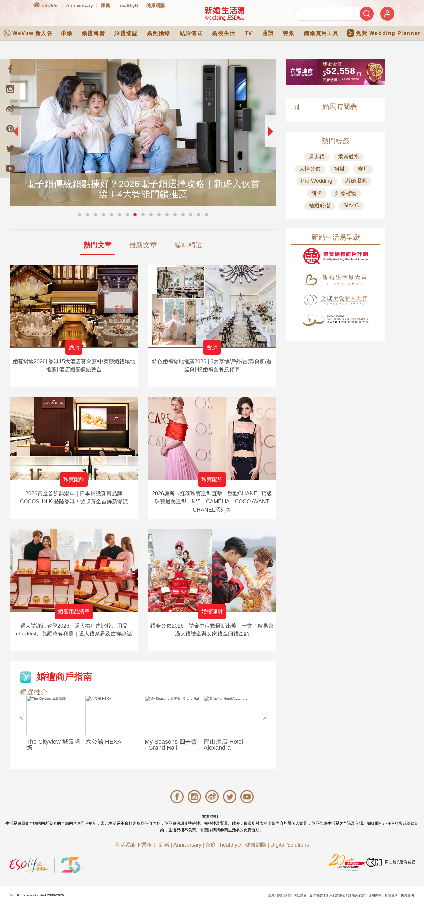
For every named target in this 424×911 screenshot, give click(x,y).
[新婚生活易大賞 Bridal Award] (335, 279)
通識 (268, 33)
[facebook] (10, 69)
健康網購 (155, 5)
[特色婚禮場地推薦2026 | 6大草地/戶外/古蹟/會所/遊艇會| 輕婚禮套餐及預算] (212, 306)
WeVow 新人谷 (32, 33)
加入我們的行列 (337, 895)
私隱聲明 (391, 895)
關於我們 (284, 895)
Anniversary (79, 5)
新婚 (164, 845)
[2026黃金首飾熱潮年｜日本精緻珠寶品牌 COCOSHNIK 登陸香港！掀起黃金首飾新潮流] (74, 438)
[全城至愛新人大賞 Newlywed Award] (335, 300)
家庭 (105, 5)
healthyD (128, 5)
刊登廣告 (300, 895)
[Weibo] (10, 109)
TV (249, 33)
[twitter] (10, 148)
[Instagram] (10, 89)
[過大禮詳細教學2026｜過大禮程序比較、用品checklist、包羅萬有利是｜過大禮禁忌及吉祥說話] (74, 570)
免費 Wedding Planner (388, 33)
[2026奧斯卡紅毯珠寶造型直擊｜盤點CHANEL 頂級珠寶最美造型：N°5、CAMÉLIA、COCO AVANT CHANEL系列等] (212, 438)
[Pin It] (10, 128)
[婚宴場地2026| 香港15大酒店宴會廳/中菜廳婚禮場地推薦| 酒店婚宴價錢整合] (74, 306)
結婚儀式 (191, 33)
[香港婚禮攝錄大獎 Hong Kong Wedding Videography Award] (335, 320)
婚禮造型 (125, 33)
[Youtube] (10, 168)
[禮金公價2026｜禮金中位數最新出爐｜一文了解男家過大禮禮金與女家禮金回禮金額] (212, 570)
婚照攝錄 (158, 33)
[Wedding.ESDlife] (224, 13)
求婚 (67, 33)
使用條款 (375, 895)
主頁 (271, 895)
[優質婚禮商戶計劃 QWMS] (335, 256)
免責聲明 (252, 830)
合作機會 (316, 895)
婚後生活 (223, 33)
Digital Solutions (289, 845)
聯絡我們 (358, 895)
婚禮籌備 (93, 33)
